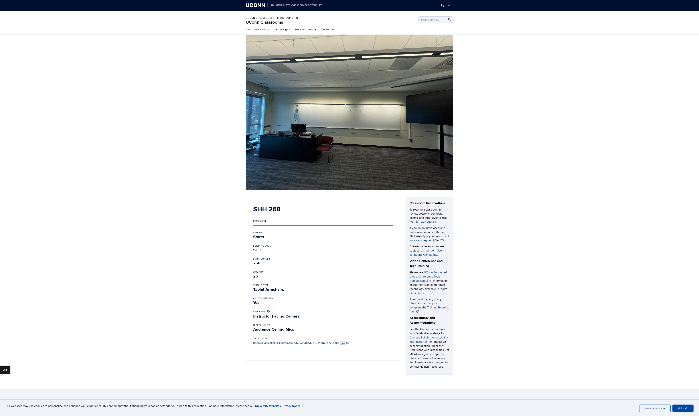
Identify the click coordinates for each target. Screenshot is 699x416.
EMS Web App (423, 222)
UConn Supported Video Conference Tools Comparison (428, 277)
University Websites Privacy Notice (278, 406)
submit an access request (429, 238)
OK (681, 408)
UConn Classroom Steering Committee (273, 18)
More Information (655, 408)
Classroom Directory (257, 29)
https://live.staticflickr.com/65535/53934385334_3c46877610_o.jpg (299, 343)
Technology (281, 29)
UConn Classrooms (264, 22)
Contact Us (328, 29)
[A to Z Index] (450, 5)
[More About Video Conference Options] (270, 311)
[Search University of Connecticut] (443, 5)
